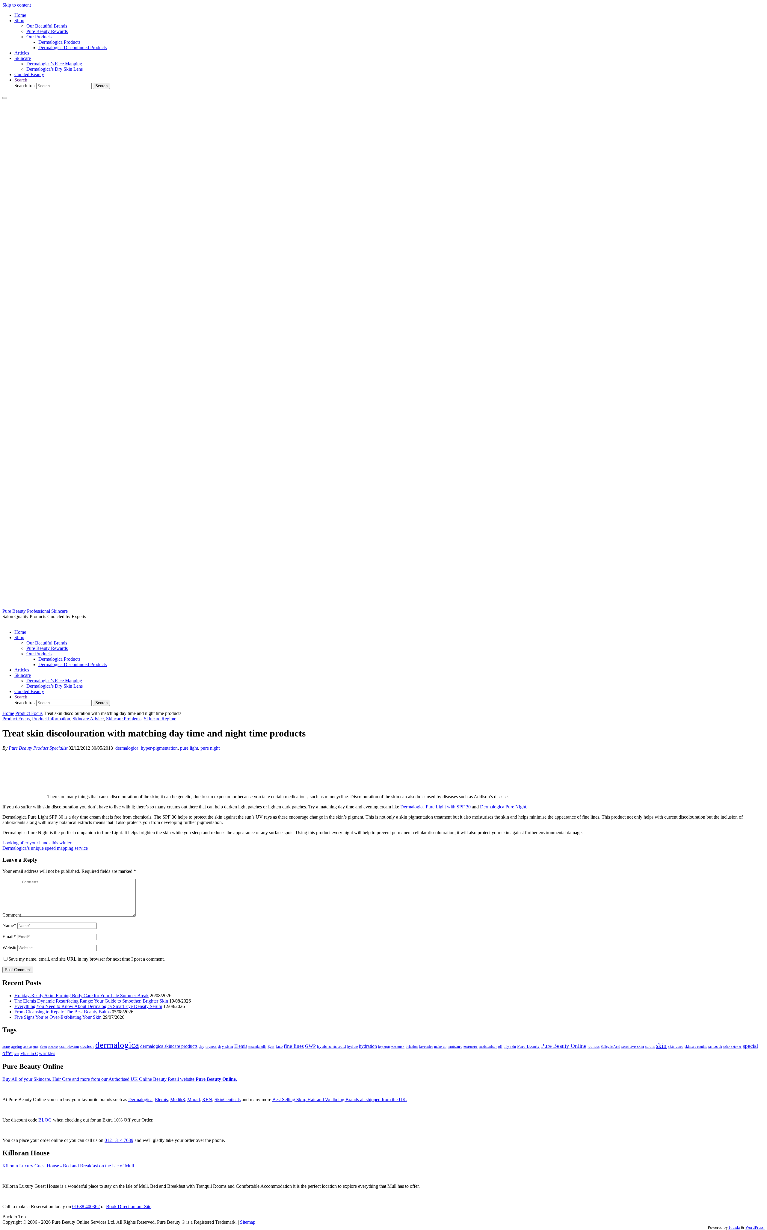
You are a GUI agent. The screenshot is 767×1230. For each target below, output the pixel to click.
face (279, 1046)
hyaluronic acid (331, 1046)
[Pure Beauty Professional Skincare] (383, 605)
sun (16, 1054)
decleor (87, 1046)
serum (650, 1047)
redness (594, 1047)
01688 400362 (86, 1206)
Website (9, 947)
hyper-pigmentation (159, 748)
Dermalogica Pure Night (503, 806)
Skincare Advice (88, 718)
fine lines (294, 1046)
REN (207, 1099)
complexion (69, 1046)
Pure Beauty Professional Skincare (35, 611)
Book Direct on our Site (128, 1206)
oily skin (510, 1047)
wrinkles (47, 1053)
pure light (189, 748)
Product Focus (29, 713)
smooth (715, 1046)
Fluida (734, 1227)
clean (43, 1046)
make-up (440, 1047)
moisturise (470, 1046)
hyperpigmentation (391, 1046)
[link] (20, 79)
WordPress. (755, 1227)
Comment (11, 914)
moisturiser (488, 1046)
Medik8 (177, 1099)
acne (6, 1047)
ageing (16, 1046)
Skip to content (16, 4)
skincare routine (696, 1047)
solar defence (732, 1046)
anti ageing (31, 1046)
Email (9, 936)
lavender (426, 1046)
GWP (310, 1046)
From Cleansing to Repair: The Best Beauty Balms (62, 1011)
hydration (368, 1046)
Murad (193, 1099)
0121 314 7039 (119, 1140)
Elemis (240, 1046)
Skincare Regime (160, 718)
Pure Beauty (528, 1046)
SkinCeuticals (228, 1099)
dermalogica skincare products (168, 1046)
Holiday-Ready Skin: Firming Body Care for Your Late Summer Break (81, 995)
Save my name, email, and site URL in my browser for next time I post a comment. (86, 959)
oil (500, 1047)
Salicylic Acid (610, 1047)
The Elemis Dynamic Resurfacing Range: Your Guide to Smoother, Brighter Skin (91, 1000)
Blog (45, 1119)
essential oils (257, 1047)
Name (9, 925)
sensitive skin (632, 1046)
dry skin (225, 1046)
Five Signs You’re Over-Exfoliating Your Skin (58, 1017)
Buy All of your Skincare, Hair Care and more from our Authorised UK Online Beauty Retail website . (119, 1079)
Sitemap (247, 1222)
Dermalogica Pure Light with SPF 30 (435, 806)
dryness (211, 1047)
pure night (210, 748)
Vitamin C (29, 1053)
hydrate (352, 1047)
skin (661, 1045)
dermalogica (126, 748)
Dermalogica (140, 1099)
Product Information (51, 718)
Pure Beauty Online (563, 1046)
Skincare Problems (123, 718)
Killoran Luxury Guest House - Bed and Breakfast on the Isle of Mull (68, 1165)
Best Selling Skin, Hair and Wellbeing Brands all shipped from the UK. (339, 1099)
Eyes (271, 1047)
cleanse (53, 1046)
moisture (455, 1046)
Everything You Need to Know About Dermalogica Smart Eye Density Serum (88, 1006)
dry (201, 1046)
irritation (412, 1047)
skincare (675, 1046)
